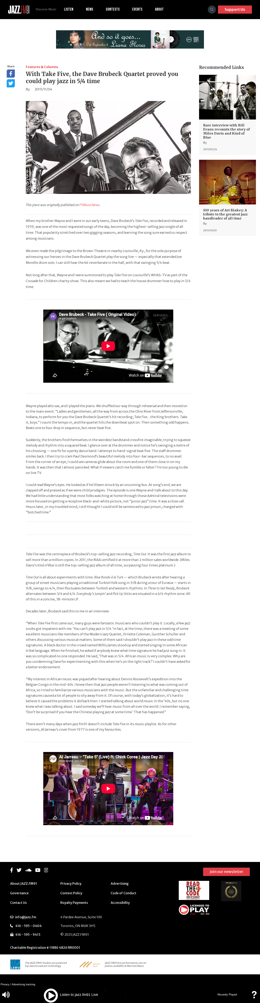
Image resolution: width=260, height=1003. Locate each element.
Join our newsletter (226, 871)
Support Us (235, 9)
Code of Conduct (123, 893)
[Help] (254, 996)
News (89, 9)
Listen (68, 9)
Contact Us (18, 903)
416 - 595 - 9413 (27, 934)
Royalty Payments (74, 903)
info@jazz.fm (25, 917)
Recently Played (227, 994)
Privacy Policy (70, 883)
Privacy (5, 984)
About (159, 9)
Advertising (120, 883)
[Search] (212, 9)
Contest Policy (71, 893)
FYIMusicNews (89, 205)
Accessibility (120, 903)
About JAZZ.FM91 (23, 883)
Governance (19, 893)
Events (137, 9)
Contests (113, 9)
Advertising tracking (23, 984)
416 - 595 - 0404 (28, 926)
